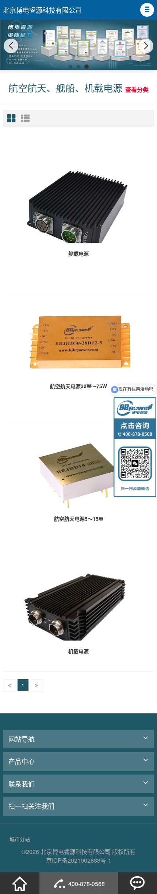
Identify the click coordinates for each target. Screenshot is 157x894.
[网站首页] (19, 883)
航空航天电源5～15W (78, 518)
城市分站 (19, 839)
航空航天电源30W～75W (78, 386)
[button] (147, 10)
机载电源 (78, 651)
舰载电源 (78, 253)
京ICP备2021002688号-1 (78, 860)
